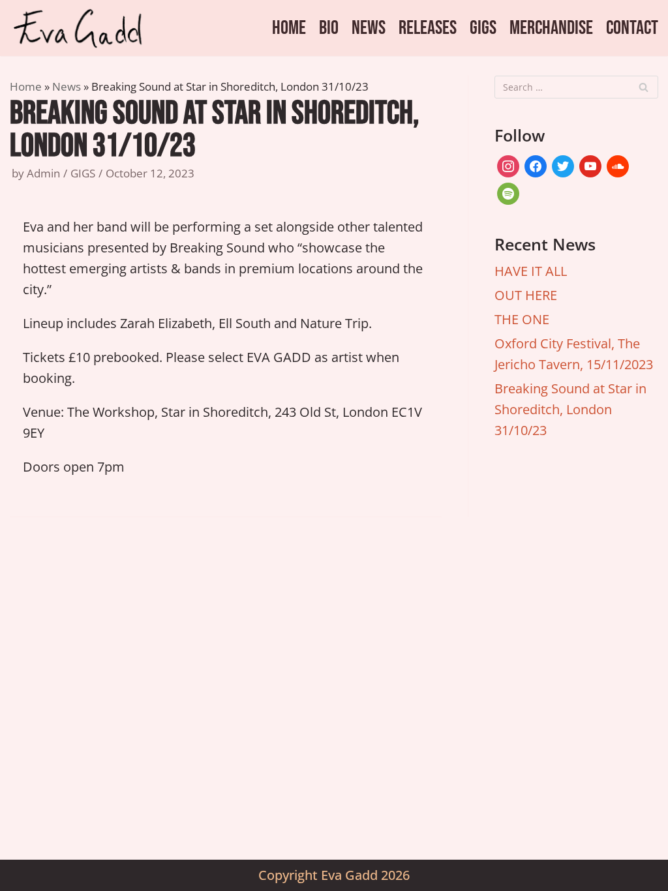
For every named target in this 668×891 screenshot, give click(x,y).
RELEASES (428, 28)
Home (26, 86)
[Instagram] (508, 165)
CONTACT (632, 28)
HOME (289, 28)
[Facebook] (535, 165)
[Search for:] (576, 87)
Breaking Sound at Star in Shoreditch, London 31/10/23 (570, 409)
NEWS (369, 28)
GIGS (483, 28)
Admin (43, 173)
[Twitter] (563, 165)
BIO (329, 28)
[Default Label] (590, 165)
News (66, 86)
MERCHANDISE (551, 28)
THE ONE (521, 319)
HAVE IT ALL (530, 271)
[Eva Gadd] (85, 28)
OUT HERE (525, 295)
